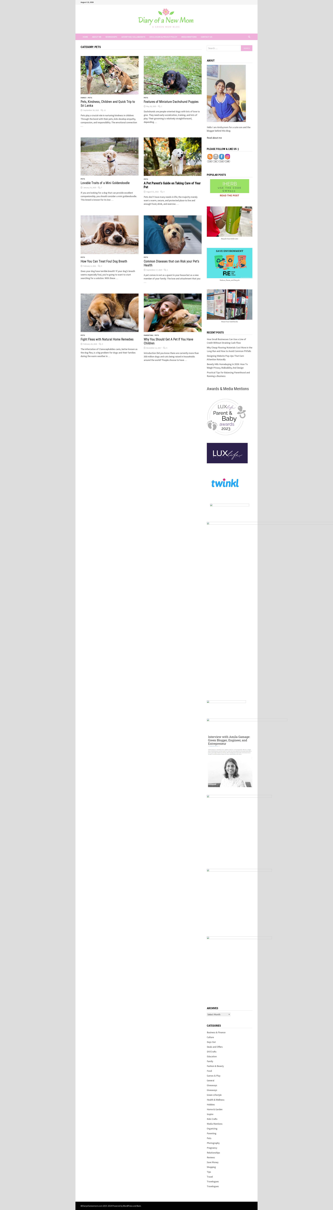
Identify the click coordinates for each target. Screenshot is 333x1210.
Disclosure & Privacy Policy (163, 36)
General (210, 1080)
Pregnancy (212, 1147)
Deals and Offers (215, 1046)
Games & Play (213, 1075)
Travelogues (213, 1181)
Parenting (148, 335)
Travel (210, 1176)
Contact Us (206, 36)
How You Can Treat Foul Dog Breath (104, 261)
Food (209, 1070)
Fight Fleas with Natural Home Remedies (107, 339)
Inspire (210, 1114)
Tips (209, 1171)
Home (85, 36)
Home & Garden (214, 1109)
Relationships (213, 1152)
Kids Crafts (212, 1118)
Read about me (214, 137)
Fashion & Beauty (215, 1066)
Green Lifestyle (214, 1094)
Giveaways (212, 1085)
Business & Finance (216, 1032)
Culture (210, 1037)
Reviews (211, 1157)
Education (212, 1056)
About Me (96, 36)
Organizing (212, 1128)
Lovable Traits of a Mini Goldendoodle (105, 183)
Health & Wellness (215, 1099)
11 (105, 110)
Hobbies (211, 1104)
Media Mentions (189, 36)
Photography (213, 1142)
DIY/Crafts (211, 1051)
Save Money (212, 1162)
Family (83, 97)
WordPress (128, 1206)
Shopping (211, 1167)
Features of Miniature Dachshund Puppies (171, 102)
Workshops (111, 36)
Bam (139, 1206)
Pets (90, 97)
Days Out (211, 1041)
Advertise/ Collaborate (133, 36)
